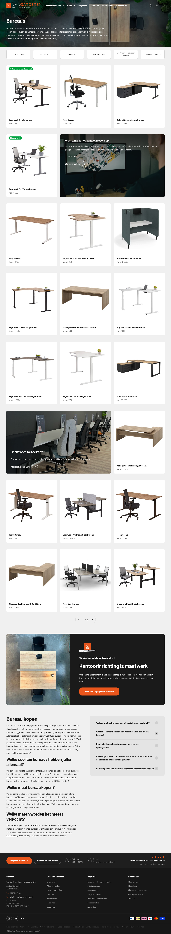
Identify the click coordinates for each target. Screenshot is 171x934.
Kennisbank (107, 5)
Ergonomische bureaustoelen (100, 882)
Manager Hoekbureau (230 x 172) (132, 465)
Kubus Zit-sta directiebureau (130, 120)
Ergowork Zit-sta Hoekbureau (131, 327)
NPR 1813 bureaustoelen (97, 898)
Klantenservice (134, 882)
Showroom (51, 882)
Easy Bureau (15, 258)
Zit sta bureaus (94, 886)
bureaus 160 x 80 (61, 828)
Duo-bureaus (45, 54)
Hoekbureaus (72, 54)
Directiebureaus (99, 54)
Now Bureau (69, 120)
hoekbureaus (58, 777)
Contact (120, 5)
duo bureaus (71, 774)
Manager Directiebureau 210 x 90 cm (80, 327)
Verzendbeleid (78, 927)
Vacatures (51, 907)
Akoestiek (92, 907)
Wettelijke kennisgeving (111, 927)
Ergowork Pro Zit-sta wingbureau (78, 258)
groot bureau (38, 797)
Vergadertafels (93, 903)
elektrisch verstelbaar (22, 832)
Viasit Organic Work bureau (129, 258)
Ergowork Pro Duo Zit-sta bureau (78, 534)
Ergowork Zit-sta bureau (20, 120)
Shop (69, 5)
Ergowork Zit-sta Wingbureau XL (24, 327)
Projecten (83, 5)
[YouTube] (22, 918)
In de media (52, 903)
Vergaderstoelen (94, 894)
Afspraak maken (17, 860)
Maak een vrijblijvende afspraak (99, 691)
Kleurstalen (132, 886)
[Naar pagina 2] (92, 619)
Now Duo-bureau (71, 604)
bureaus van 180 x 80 (46, 832)
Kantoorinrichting (52, 5)
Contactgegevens (93, 927)
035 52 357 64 (15, 893)
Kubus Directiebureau (127, 396)
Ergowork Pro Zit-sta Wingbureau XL (26, 396)
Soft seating (92, 890)
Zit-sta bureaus (18, 54)
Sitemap (140, 927)
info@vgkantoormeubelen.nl (21, 897)
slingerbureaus (13, 777)
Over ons (95, 5)
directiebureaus (22, 781)
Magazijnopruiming (152, 54)
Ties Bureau (122, 534)
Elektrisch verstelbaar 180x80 (126, 54)
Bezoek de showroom (47, 860)
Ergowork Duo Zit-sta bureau (130, 604)
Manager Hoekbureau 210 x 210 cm (25, 604)
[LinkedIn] (15, 918)
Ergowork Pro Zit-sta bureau (22, 189)
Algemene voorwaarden (137, 890)
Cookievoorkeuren (128, 927)
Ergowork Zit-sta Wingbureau (77, 396)
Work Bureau (15, 534)
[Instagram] (9, 918)
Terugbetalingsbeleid (63, 927)
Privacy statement (135, 894)
